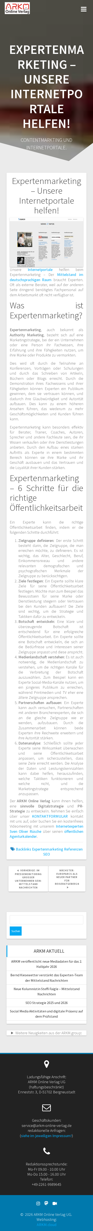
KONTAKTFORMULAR (50, 816)
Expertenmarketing (47, 849)
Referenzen (73, 849)
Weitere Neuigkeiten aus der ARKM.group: (48, 1032)
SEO (46, 854)
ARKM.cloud (46, 1224)
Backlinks (23, 849)
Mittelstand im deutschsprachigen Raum (46, 277)
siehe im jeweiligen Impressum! (46, 1135)
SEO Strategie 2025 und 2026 (47, 1003)
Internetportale (40, 269)
